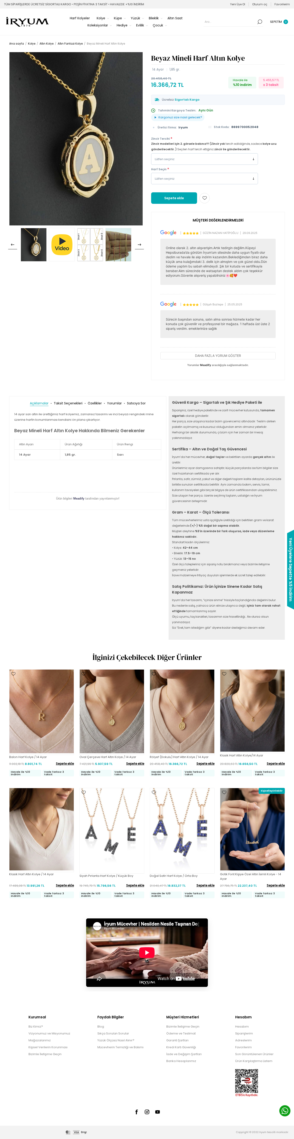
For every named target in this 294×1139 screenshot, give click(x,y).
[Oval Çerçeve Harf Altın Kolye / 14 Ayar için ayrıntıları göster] (112, 712)
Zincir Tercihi (160, 139)
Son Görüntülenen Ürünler (254, 1054)
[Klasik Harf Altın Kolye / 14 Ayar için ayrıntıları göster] (41, 830)
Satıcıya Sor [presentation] (136, 403)
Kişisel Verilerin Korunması (48, 1047)
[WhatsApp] (285, 1111)
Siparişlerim (244, 1033)
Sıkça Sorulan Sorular (113, 1033)
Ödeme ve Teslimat (181, 1033)
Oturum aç (259, 4)
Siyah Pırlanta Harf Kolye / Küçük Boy (106, 876)
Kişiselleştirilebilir (272, 790)
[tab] (39, 403)
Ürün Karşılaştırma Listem (253, 1061)
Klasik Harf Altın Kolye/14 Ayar (241, 755)
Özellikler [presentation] (95, 403)
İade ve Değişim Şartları (184, 1054)
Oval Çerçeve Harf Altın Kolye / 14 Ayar (107, 757)
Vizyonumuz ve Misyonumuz (49, 1033)
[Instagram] (147, 1111)
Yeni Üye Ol (237, 4)
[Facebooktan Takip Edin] (136, 1111)
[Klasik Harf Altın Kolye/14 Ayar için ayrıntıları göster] (252, 711)
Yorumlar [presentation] (114, 403)
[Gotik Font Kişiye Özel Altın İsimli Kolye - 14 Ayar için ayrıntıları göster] (252, 830)
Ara (259, 21)
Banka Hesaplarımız (181, 1061)
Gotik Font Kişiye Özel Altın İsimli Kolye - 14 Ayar (250, 876)
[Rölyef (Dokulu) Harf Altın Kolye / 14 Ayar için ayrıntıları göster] (182, 712)
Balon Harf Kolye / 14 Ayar (28, 757)
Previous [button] (12, 244)
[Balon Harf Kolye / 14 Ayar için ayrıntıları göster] (41, 712)
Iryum (183, 127)
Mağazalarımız (39, 1040)
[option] (34, 244)
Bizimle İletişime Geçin (45, 1054)
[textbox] (230, 21)
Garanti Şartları (177, 1040)
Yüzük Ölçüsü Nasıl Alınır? (115, 1040)
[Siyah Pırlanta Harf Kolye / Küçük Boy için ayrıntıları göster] (112, 830)
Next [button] (139, 244)
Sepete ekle (174, 198)
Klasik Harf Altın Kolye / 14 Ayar (31, 874)
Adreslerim (243, 1040)
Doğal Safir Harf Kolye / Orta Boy (174, 876)
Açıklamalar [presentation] (39, 403)
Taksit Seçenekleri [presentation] (68, 403)
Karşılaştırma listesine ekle (13, 680)
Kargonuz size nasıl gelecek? (180, 117)
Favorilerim (243, 1047)
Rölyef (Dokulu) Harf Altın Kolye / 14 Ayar (179, 757)
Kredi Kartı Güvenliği (181, 1047)
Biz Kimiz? (35, 1026)
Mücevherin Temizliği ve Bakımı (120, 1047)
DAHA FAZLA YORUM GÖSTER (218, 356)
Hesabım (242, 1026)
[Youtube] (157, 1111)
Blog (100, 1026)
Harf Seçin (159, 169)
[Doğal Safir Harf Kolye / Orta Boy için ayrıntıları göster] (182, 830)
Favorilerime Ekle (204, 198)
